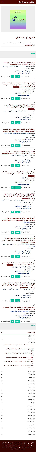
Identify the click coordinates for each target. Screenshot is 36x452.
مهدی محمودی (26, 89)
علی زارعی (20, 244)
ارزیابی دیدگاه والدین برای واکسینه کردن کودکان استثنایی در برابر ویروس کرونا (19, 308)
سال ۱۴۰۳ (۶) (31, 339)
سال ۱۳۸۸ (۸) (31, 409)
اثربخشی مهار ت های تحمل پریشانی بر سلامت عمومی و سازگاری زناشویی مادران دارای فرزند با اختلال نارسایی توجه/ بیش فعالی (19, 196)
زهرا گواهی (27, 289)
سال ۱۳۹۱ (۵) (31, 403)
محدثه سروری (19, 289)
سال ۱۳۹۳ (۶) (31, 397)
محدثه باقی (27, 111)
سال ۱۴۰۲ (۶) (31, 342)
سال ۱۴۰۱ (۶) (31, 371)
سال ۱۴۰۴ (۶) (31, 336)
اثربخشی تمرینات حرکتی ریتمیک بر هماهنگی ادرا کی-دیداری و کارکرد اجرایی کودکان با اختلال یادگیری (18, 264)
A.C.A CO (13, 449)
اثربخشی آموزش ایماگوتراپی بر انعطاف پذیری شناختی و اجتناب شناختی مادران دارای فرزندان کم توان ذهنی (20, 107)
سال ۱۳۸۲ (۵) (31, 428)
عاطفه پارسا (27, 244)
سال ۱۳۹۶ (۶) (31, 387)
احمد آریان (27, 267)
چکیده (17, 76)
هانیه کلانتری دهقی (16, 156)
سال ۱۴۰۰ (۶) (31, 374)
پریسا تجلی (5, 67)
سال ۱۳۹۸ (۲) (31, 381)
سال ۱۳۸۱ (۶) (31, 431)
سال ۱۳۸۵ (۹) (31, 419)
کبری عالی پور (19, 111)
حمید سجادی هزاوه (11, 244)
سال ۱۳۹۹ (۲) (31, 378)
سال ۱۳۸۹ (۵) (31, 406)
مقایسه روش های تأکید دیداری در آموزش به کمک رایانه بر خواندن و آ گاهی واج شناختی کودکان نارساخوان (19, 153)
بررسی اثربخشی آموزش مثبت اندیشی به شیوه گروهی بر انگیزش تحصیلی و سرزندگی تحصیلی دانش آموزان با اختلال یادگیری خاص (18, 285)
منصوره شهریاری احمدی (26, 202)
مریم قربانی (11, 289)
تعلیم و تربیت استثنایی (25, 37)
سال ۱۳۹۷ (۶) (31, 384)
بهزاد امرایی (11, 111)
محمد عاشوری (26, 222)
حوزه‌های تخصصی (26, 71)
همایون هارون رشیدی (17, 267)
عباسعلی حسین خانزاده (24, 311)
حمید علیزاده (19, 67)
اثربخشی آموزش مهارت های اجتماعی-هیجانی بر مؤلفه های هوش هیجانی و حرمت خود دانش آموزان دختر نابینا (18, 173)
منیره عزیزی (27, 67)
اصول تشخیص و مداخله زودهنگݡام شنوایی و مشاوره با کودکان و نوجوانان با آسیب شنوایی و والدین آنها (19, 219)
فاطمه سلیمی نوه (25, 133)
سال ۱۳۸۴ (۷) (31, 422)
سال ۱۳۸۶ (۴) (31, 415)
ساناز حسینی (14, 311)
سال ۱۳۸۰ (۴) (31, 434)
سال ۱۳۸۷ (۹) (31, 412)
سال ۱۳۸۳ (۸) (31, 425)
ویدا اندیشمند (16, 133)
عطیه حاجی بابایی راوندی (23, 200)
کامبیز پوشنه (12, 67)
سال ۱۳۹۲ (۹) (31, 400)
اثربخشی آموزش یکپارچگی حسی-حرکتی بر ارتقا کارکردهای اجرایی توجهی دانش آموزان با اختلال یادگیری (19, 130)
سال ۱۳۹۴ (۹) (31, 393)
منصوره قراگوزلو (26, 156)
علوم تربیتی (17, 71)
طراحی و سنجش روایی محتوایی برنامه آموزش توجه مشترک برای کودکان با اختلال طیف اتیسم (18, 63)
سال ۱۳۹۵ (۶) (31, 390)
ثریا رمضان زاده (26, 178)
